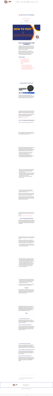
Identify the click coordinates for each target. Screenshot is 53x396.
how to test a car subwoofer (22, 377)
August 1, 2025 (27, 22)
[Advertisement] (26, 8)
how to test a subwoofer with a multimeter (26, 378)
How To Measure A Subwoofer (24, 117)
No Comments (31, 22)
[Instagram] (37, 384)
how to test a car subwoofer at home (28, 377)
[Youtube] (38, 384)
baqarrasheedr (22, 22)
